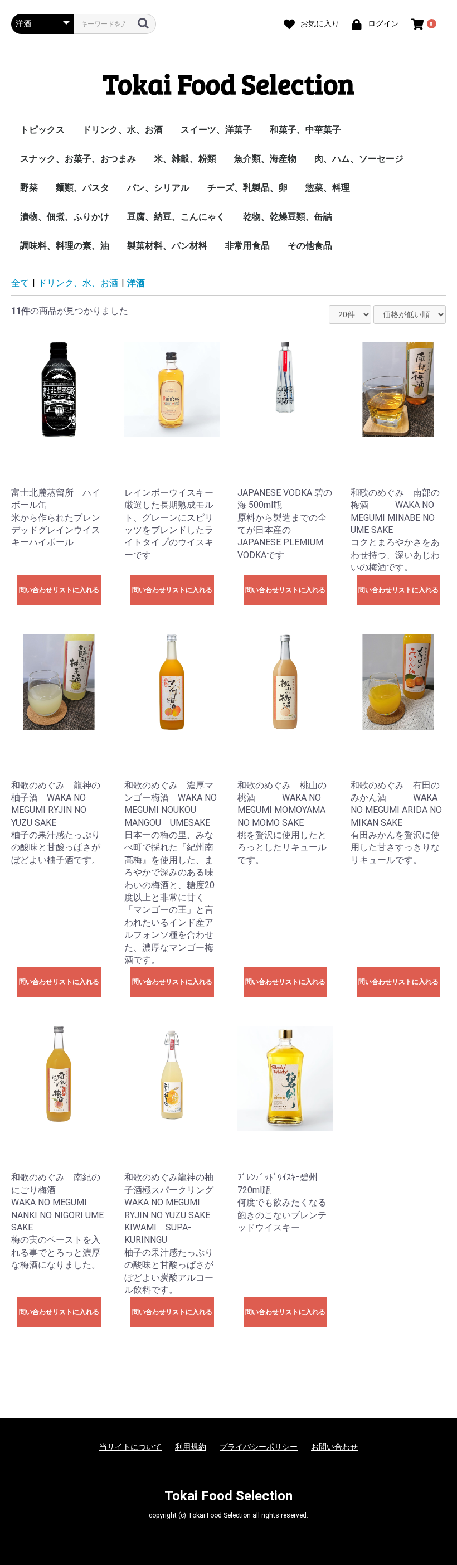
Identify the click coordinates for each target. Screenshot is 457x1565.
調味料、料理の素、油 (64, 245)
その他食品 (310, 245)
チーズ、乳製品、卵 (247, 187)
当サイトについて (130, 1446)
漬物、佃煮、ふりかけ (64, 216)
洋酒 (136, 283)
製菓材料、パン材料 (167, 245)
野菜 (29, 187)
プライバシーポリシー (259, 1446)
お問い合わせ (334, 1446)
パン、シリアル (158, 187)
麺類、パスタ (82, 187)
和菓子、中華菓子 (305, 129)
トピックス (42, 129)
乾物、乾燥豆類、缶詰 (287, 216)
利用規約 (190, 1446)
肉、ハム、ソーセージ (358, 158)
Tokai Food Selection (228, 83)
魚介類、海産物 (265, 158)
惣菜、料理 (327, 187)
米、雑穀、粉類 (185, 158)
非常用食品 (247, 245)
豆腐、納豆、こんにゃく (176, 216)
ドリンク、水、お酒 (122, 129)
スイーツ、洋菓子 (216, 129)
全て (20, 283)
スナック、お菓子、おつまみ (78, 158)
